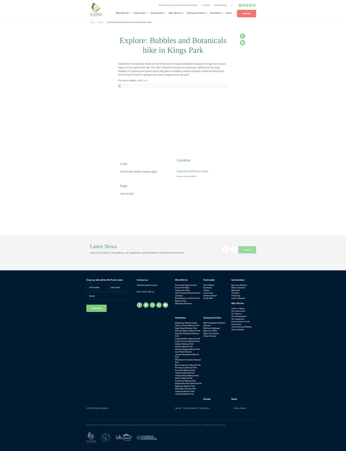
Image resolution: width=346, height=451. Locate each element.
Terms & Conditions (190, 408)
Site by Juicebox (240, 408)
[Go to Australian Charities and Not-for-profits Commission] (108, 437)
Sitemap (178, 408)
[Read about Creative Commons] (149, 437)
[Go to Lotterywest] (126, 437)
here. (145, 80)
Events (101, 22)
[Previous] (225, 249)
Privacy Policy (204, 408)
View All (247, 250)
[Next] (233, 249)
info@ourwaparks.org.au (147, 285)
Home (92, 22)
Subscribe (96, 308)
